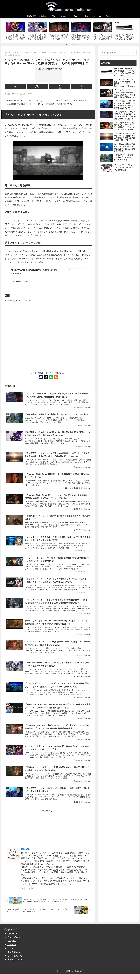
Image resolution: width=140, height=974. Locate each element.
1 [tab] (67, 44)
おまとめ (11, 944)
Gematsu (11, 940)
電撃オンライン (14, 959)
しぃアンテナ (13, 948)
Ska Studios (10, 300)
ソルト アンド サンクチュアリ (26, 300)
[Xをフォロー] (46, 377)
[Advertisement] (48, 319)
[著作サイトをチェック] (41, 377)
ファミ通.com (13, 951)
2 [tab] (70, 44)
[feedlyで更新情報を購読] (51, 377)
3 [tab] (73, 44)
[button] (81, 86)
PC (8, 295)
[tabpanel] (15, 31)
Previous (3, 31)
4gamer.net (12, 933)
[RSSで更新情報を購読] (56, 377)
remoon (25, 848)
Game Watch (13, 936)
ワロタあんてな (14, 955)
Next (137, 31)
